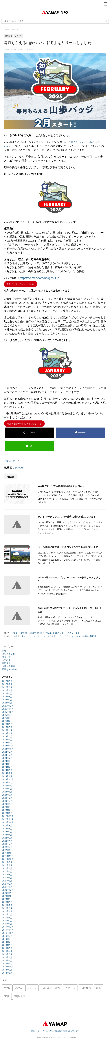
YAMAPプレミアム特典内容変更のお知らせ (61, 486)
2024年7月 (7, 757)
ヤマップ (70, 988)
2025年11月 (8, 708)
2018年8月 (7, 972)
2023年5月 (7, 800)
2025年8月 (7, 718)
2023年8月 (7, 791)
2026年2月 (7, 699)
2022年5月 (7, 837)
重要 (7, 996)
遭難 (98, 988)
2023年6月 (7, 797)
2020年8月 (7, 902)
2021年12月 (8, 853)
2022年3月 (7, 843)
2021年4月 (7, 877)
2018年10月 (8, 966)
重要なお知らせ (9, 669)
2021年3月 (7, 880)
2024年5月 (7, 764)
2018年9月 (7, 969)
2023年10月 (8, 785)
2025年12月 (8, 705)
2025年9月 (7, 714)
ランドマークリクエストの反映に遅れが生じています (67, 516)
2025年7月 (7, 721)
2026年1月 (7, 702)
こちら (61, 244)
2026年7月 (7, 684)
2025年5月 (7, 727)
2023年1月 (7, 813)
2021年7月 (7, 868)
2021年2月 (7, 883)
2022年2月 (7, 846)
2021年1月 (7, 886)
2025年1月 (7, 739)
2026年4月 (7, 693)
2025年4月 (7, 730)
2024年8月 (7, 754)
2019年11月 (8, 929)
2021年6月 (7, 871)
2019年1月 (7, 960)
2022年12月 (8, 816)
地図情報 (6, 663)
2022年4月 (7, 840)
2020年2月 (7, 920)
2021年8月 (7, 865)
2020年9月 (7, 899)
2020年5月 (7, 911)
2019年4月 (7, 951)
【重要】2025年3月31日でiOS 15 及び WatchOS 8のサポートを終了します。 (46, 633)
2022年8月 (7, 828)
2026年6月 (7, 687)
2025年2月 (7, 736)
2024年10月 (8, 748)
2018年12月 (8, 963)
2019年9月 (7, 935)
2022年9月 (7, 825)
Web (7, 988)
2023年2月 (7, 810)
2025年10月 (8, 711)
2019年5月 (7, 948)
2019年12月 (8, 926)
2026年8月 (7, 681)
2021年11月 (8, 856)
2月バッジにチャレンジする (20, 284)
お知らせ (8, 461)
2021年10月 (8, 859)
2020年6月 (7, 908)
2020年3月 (7, 917)
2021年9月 (7, 862)
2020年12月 (8, 889)
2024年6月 (7, 761)
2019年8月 (7, 939)
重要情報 (19, 996)
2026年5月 (7, 690)
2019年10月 (8, 932)
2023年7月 (7, 794)
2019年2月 (7, 957)
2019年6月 (7, 945)
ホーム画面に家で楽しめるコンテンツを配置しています (68, 547)
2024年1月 (7, 776)
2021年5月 (7, 874)
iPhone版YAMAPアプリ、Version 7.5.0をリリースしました (69, 579)
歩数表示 (85, 988)
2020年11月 (8, 892)
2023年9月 (7, 788)
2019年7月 (7, 942)
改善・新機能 (8, 666)
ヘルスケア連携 (50, 988)
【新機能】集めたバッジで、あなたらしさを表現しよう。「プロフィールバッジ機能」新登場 (53, 636)
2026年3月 (7, 696)
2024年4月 (7, 767)
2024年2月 (7, 773)
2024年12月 (8, 742)
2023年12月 (8, 779)
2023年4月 (7, 803)
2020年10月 (8, 896)
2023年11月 (8, 782)
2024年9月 (7, 751)
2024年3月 (7, 770)
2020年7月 (7, 905)
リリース (15, 461)
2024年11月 (8, 745)
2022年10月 (8, 822)
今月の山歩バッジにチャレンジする (24, 423)
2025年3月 (7, 733)
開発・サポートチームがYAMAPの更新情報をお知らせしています (55, 1031)
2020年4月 (7, 914)
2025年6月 (7, 724)
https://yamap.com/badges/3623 (40, 278)
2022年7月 (7, 831)
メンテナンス (8, 654)
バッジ (32, 988)
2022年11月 (8, 819)
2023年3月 (7, 807)
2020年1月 (7, 923)
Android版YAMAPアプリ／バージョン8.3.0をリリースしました (70, 609)
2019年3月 (7, 954)
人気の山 (6, 660)
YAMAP (19, 467)
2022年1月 (7, 850)
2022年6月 (7, 834)
